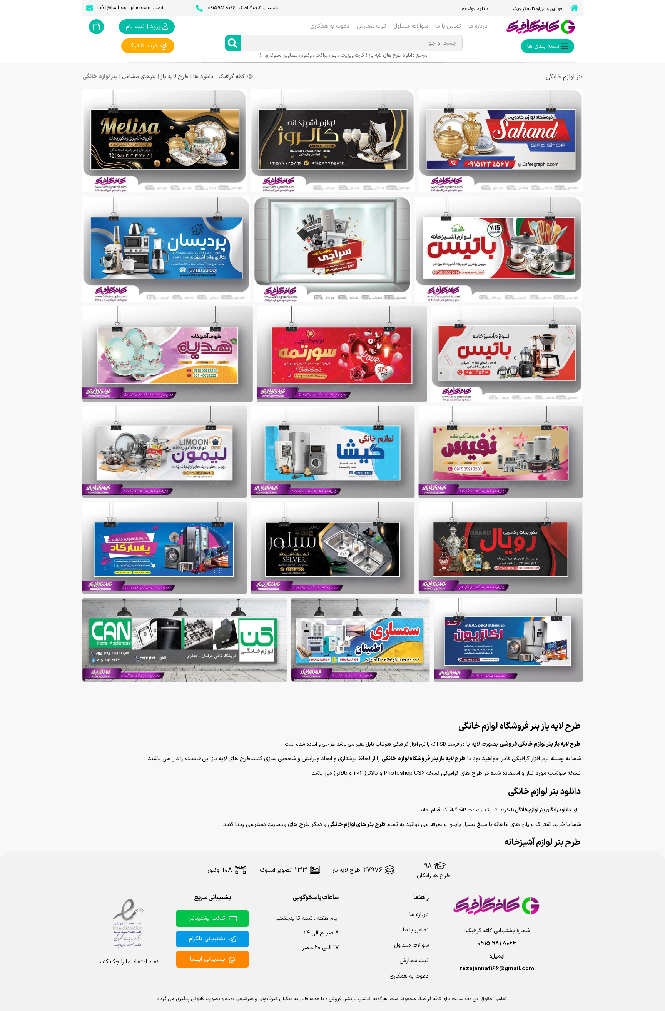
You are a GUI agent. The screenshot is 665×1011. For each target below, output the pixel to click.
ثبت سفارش (371, 26)
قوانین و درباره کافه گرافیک (537, 8)
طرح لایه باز (174, 76)
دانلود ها (203, 76)
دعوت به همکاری (329, 26)
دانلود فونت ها (474, 8)
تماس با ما (448, 26)
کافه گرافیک (231, 76)
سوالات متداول (410, 26)
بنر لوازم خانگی (564, 77)
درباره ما (478, 26)
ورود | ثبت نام (143, 26)
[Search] (233, 43)
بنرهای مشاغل (139, 76)
